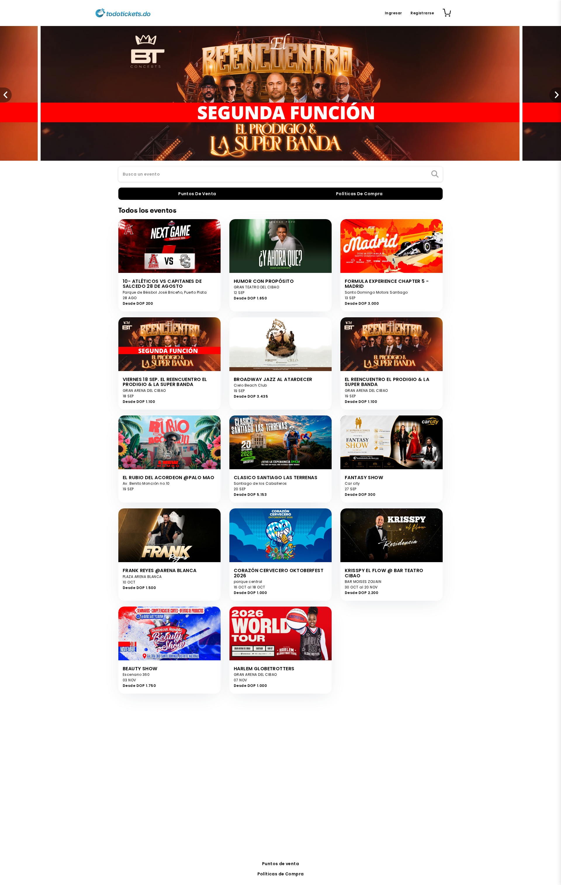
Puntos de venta (280, 864)
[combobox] (280, 174)
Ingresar (393, 13)
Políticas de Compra (280, 874)
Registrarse (422, 13)
